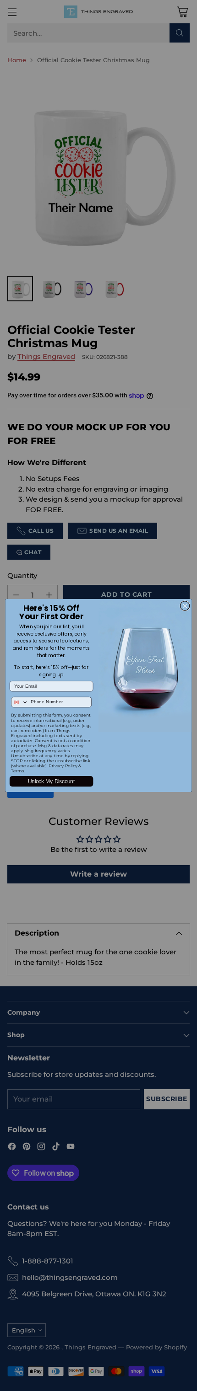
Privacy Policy (63, 765)
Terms (17, 770)
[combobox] (19, 702)
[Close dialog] (184, 605)
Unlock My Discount (51, 781)
